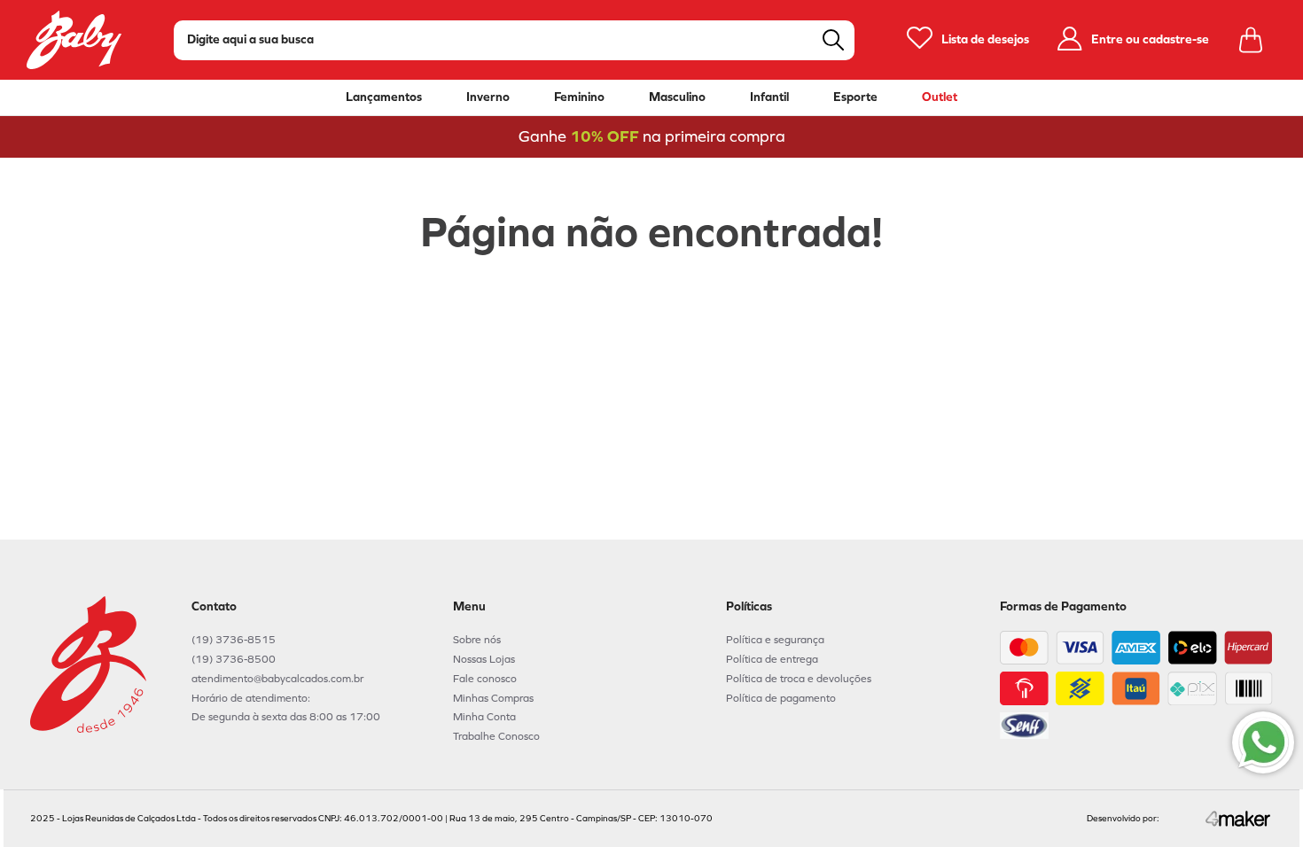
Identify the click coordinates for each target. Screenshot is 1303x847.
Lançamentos (384, 97)
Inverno (488, 97)
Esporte (855, 97)
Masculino (677, 97)
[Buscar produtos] (833, 40)
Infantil (769, 97)
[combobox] (514, 40)
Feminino (579, 97)
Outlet (939, 97)
